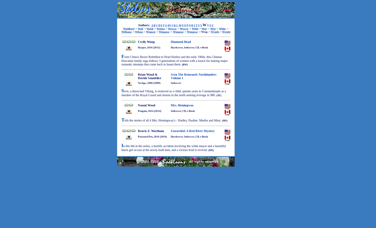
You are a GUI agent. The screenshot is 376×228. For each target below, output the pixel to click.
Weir (204, 28)
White (222, 28)
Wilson (139, 31)
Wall (140, 28)
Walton (161, 28)
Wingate (150, 31)
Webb (195, 28)
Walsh (149, 28)
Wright (215, 31)
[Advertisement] (247, 61)
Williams (126, 31)
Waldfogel (129, 28)
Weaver (172, 28)
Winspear (164, 31)
